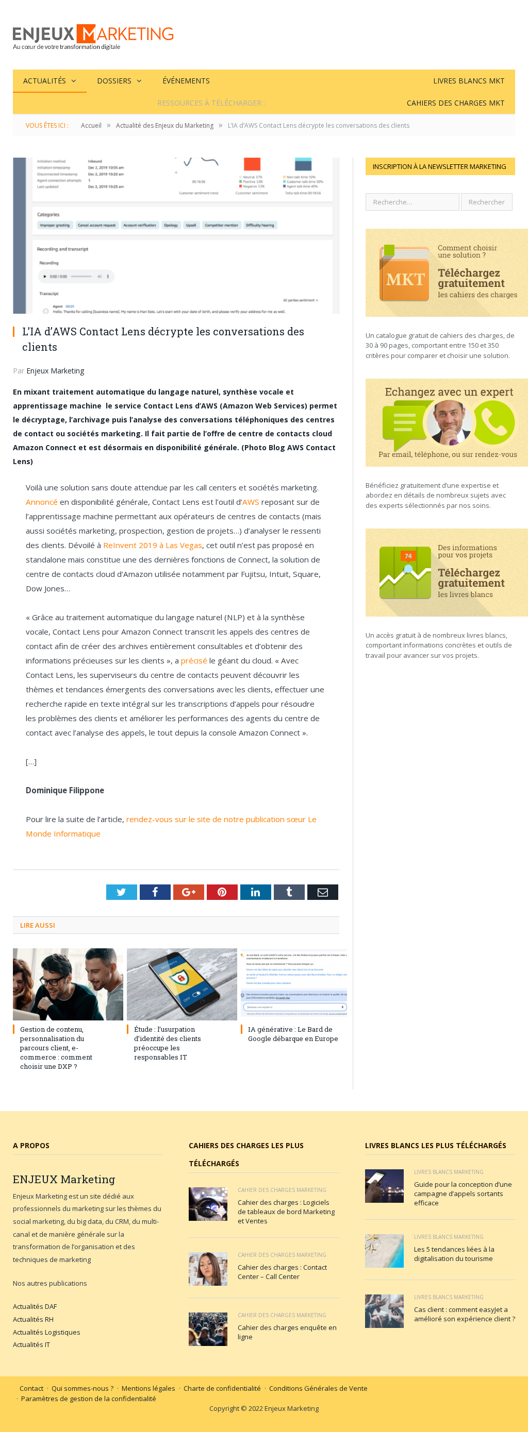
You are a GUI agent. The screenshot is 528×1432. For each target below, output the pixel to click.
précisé (195, 660)
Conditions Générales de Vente (318, 1388)
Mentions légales (148, 1388)
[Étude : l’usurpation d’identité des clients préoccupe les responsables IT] (176, 984)
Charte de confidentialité (222, 1388)
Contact (31, 1388)
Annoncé (42, 502)
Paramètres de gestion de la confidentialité (88, 1398)
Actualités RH (33, 1319)
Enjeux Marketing (55, 371)
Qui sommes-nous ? (82, 1388)
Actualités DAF (35, 1306)
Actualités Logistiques (46, 1332)
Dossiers (114, 81)
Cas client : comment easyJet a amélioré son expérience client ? (464, 1314)
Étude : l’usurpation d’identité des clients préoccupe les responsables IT (167, 1043)
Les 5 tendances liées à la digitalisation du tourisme (454, 1254)
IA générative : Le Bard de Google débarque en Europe (293, 1034)
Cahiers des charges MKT (456, 103)
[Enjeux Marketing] (93, 35)
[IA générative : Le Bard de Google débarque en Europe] (290, 984)
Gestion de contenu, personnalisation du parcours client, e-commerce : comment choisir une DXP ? (56, 1048)
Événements (186, 81)
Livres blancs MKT (469, 81)
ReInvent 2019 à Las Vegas (152, 545)
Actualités (44, 81)
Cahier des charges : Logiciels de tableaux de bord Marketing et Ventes (286, 1211)
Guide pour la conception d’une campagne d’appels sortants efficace (463, 1193)
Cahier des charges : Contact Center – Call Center (282, 1272)
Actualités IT (31, 1344)
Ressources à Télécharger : (211, 103)
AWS (250, 502)
